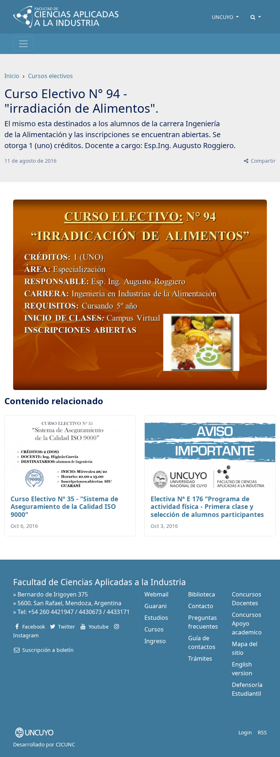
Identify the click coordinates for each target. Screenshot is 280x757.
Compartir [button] (262, 160)
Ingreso (155, 641)
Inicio (11, 76)
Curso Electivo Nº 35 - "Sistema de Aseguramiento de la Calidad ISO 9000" (64, 506)
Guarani (155, 606)
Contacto (200, 606)
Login (245, 732)
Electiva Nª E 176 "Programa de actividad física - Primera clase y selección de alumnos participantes (207, 506)
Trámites (200, 658)
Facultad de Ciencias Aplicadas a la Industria (99, 582)
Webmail (156, 594)
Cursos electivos (50, 76)
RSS (262, 732)
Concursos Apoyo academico (247, 623)
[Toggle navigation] (23, 43)
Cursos (154, 629)
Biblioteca (201, 594)
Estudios (156, 618)
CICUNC (65, 744)
